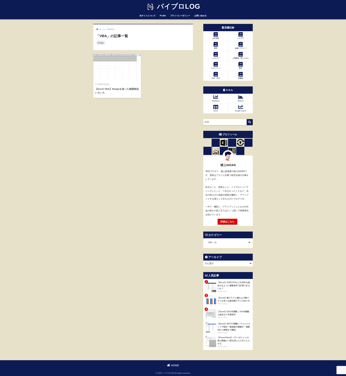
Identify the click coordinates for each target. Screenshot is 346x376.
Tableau (241, 101)
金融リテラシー (240, 48)
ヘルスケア (216, 58)
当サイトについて (147, 15)
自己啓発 (215, 38)
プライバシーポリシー (180, 15)
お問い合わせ (200, 15)
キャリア (240, 38)
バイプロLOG (177, 6)
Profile (163, 15)
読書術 (240, 78)
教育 (215, 48)
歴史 (240, 68)
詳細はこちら (227, 221)
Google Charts (240, 111)
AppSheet (215, 101)
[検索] (250, 122)
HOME (174, 365)
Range (101, 43)
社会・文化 (216, 78)
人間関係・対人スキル (240, 58)
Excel (216, 111)
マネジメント (216, 68)
